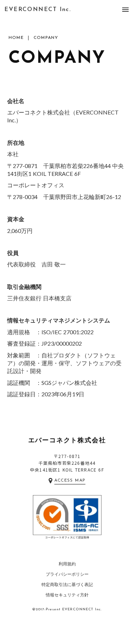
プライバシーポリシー (67, 574)
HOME (16, 38)
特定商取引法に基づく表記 (67, 584)
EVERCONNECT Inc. (37, 9)
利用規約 (67, 563)
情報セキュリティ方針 (67, 594)
